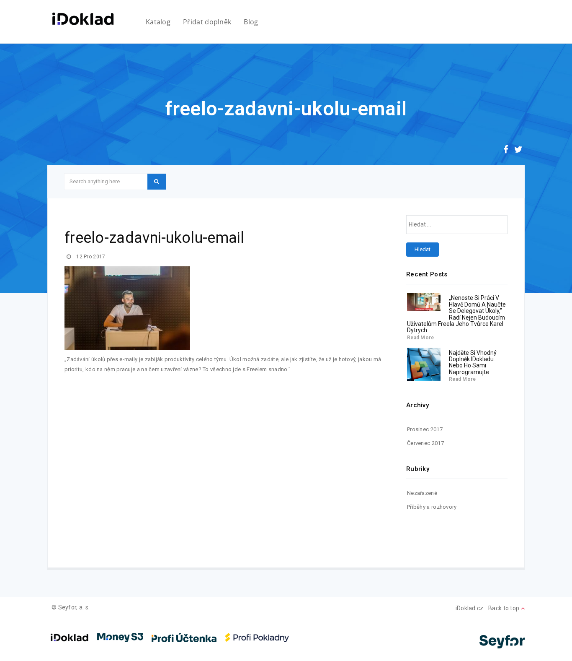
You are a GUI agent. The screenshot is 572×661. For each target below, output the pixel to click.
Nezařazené (422, 493)
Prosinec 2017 (425, 429)
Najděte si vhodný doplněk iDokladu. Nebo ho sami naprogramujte (473, 362)
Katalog (158, 21)
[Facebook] (505, 150)
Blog (251, 21)
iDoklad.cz (470, 608)
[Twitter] (518, 150)
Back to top (504, 608)
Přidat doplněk (207, 21)
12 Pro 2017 (90, 257)
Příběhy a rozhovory (432, 507)
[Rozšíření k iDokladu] (83, 18)
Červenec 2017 (425, 443)
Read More (420, 338)
